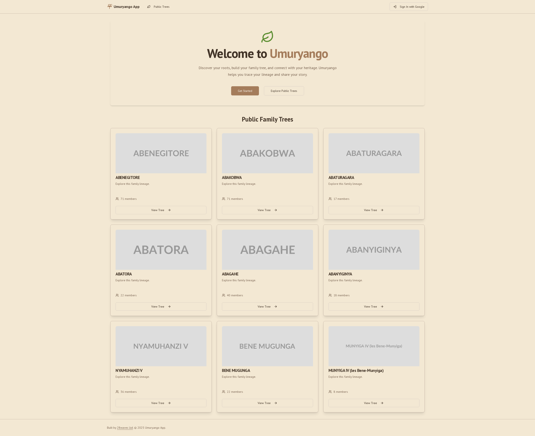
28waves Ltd (125, 428)
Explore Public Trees (284, 91)
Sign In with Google (412, 7)
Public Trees (161, 7)
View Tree (157, 210)
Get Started (245, 91)
